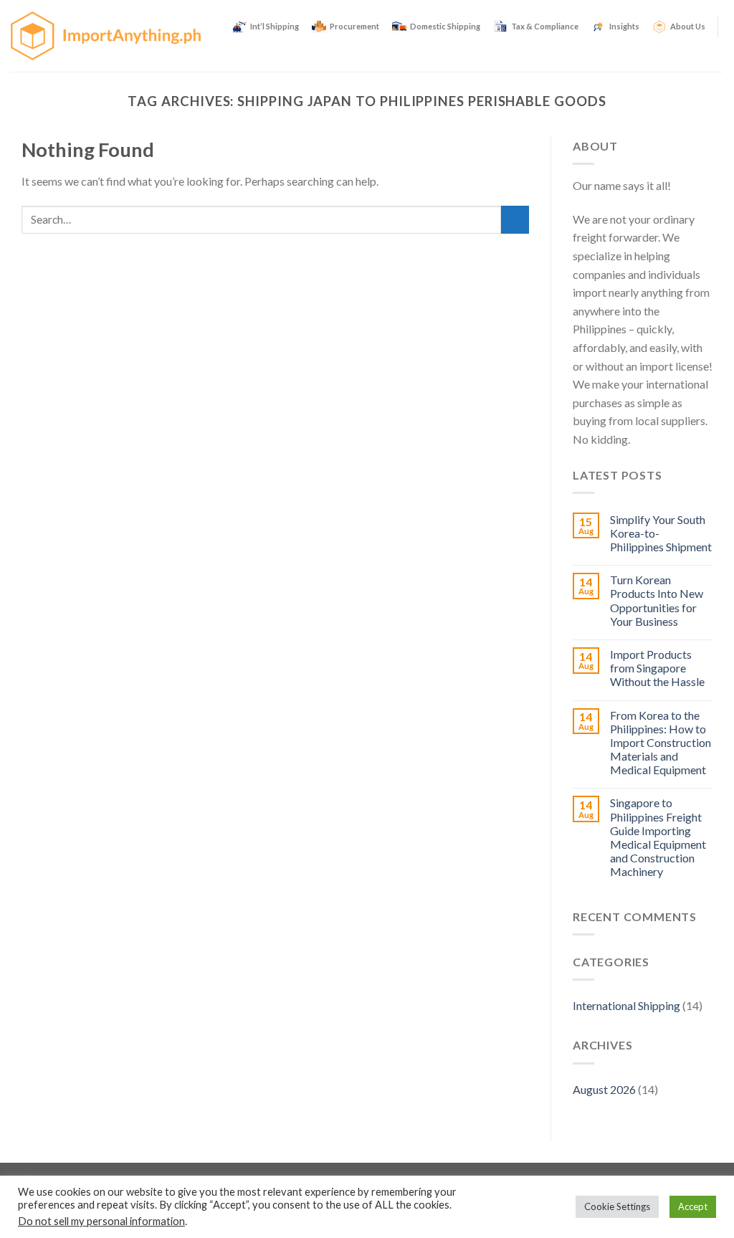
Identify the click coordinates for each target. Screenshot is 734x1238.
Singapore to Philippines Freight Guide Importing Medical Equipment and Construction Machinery (658, 837)
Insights (624, 26)
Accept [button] (692, 1206)
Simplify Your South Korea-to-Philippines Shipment (661, 533)
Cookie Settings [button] (617, 1206)
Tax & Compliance (544, 26)
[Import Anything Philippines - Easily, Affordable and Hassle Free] (106, 35)
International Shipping (626, 1005)
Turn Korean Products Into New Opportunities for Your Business (656, 600)
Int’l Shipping (274, 26)
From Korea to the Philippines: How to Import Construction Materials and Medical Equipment (660, 742)
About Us (687, 26)
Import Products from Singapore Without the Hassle (657, 667)
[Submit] (515, 220)
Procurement (354, 26)
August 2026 (604, 1089)
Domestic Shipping (445, 26)
